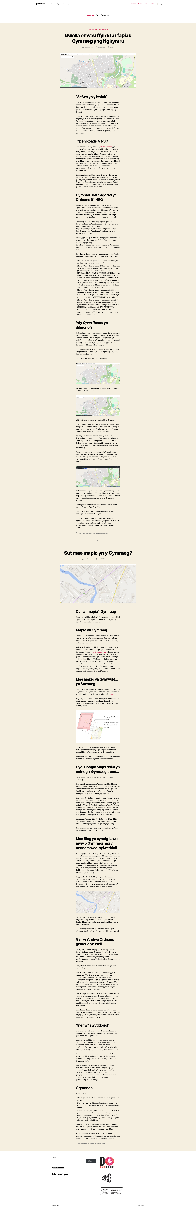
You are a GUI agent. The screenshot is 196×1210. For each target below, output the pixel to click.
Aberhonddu (81, 533)
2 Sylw (112, 47)
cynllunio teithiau (82, 1143)
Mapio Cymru (39, 4)
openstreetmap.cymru (99, 652)
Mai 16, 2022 (101, 559)
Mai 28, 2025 (102, 47)
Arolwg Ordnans (90, 533)
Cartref (133, 4)
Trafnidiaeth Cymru (100, 1143)
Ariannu (146, 4)
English (152, 4)
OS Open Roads (106, 147)
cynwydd (113, 694)
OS (104, 533)
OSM (106, 533)
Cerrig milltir (103, 29)
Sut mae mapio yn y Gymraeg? (98, 553)
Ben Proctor (90, 47)
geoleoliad (91, 1143)
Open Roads (98, 533)
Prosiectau (98, 547)
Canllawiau (92, 29)
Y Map (140, 4)
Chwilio (54, 1157)
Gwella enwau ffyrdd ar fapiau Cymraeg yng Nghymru (98, 38)
